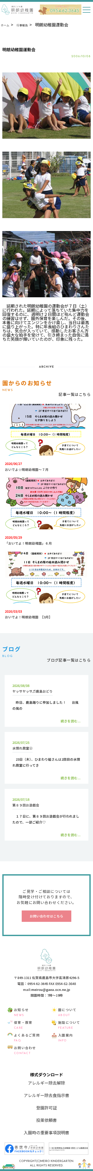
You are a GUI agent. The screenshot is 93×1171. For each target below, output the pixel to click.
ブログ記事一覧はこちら (69, 660)
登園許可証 (46, 1108)
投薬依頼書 (46, 1120)
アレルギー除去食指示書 (46, 1095)
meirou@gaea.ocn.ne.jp (50, 989)
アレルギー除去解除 (46, 1083)
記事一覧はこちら (75, 394)
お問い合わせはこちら (46, 916)
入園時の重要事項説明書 (46, 1132)
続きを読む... (71, 720)
